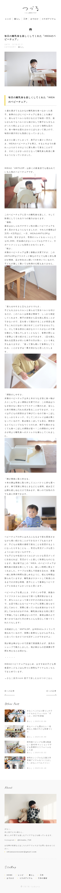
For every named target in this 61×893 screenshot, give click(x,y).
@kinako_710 (24, 840)
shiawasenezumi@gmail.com (22, 852)
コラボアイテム (49, 19)
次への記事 (51, 691)
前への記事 (10, 691)
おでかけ (34, 19)
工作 (25, 19)
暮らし (17, 19)
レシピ (8, 19)
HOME (10, 875)
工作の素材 (42, 878)
